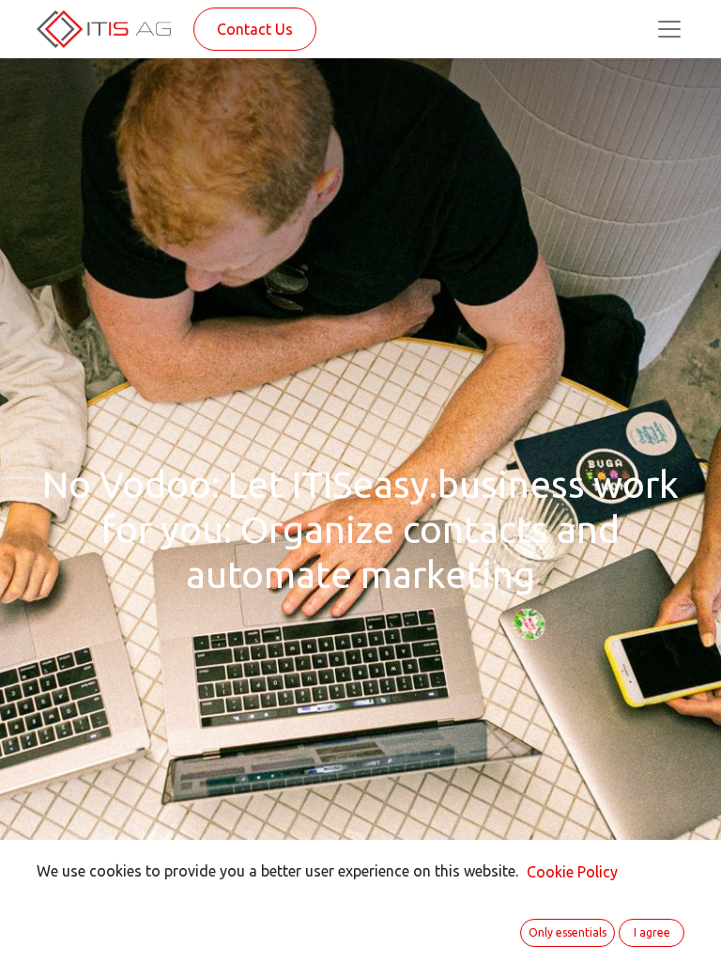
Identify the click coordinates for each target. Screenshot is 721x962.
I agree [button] (652, 932)
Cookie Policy (572, 871)
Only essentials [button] (567, 932)
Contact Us (255, 29)
